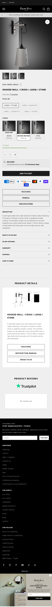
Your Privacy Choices (10, 476)
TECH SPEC (26, 192)
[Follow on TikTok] (29, 565)
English (25, 571)
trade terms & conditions (12, 535)
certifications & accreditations (14, 484)
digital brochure (8, 506)
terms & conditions (10, 532)
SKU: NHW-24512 (10, 85)
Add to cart (26, 173)
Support (11, 2)
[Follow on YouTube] (22, 565)
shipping (5, 449)
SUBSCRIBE (44, 437)
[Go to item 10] (13, 76)
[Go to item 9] (5, 76)
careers (5, 521)
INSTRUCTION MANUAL (26, 353)
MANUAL (26, 198)
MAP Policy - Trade (10, 558)
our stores (6, 498)
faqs (4, 472)
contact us (6, 461)
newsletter (6, 502)
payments (6, 551)
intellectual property (10, 480)
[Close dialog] (50, 575)
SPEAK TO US (26, 360)
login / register (8, 457)
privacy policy (8, 539)
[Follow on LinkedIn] (35, 565)
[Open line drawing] (26, 299)
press (4, 514)
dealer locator (8, 469)
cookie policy (7, 543)
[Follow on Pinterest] (16, 565)
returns (5, 453)
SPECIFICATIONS (26, 204)
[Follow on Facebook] (3, 565)
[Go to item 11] (21, 76)
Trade (4, 2)
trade (4, 465)
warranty (5, 555)
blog (4, 517)
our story (6, 494)
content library (8, 510)
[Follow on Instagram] (10, 565)
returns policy (8, 547)
